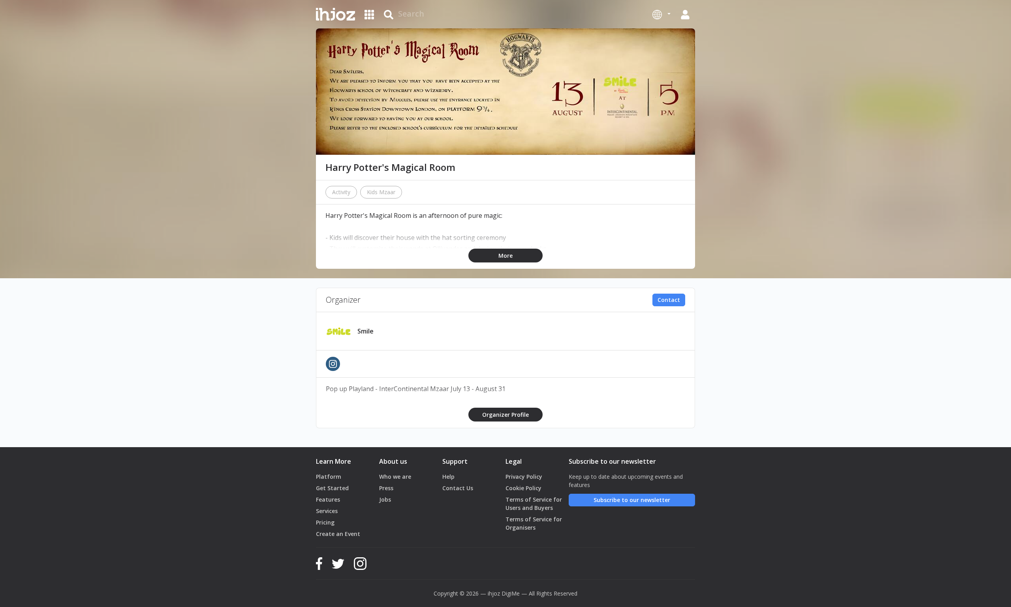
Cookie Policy (523, 488)
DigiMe (511, 593)
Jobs (385, 499)
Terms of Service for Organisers (534, 523)
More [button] (505, 255)
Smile (365, 331)
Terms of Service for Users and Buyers (534, 503)
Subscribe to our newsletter (632, 500)
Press (386, 488)
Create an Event (338, 534)
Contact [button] (669, 300)
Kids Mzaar (381, 192)
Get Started (332, 488)
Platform (328, 476)
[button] (661, 14)
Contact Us (457, 488)
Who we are (395, 476)
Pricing (325, 522)
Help (448, 476)
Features (328, 499)
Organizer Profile (505, 414)
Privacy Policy (524, 476)
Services (327, 511)
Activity (341, 192)
